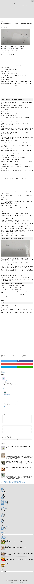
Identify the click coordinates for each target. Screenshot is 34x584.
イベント (2, 489)
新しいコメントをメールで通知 (7, 436)
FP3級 (2, 485)
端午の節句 (2, 527)
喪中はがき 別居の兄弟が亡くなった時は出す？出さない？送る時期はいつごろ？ (15, 482)
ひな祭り (2, 488)
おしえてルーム (17, 3)
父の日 (2, 523)
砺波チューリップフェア (4, 526)
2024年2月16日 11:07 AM (7, 394)
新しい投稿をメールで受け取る (7, 437)
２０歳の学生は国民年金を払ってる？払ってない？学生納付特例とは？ (26, 354)
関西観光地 (2, 532)
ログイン (2, 535)
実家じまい (2, 512)
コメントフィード (3, 537)
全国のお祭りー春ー (4, 502)
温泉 (1, 522)
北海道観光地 (3, 506)
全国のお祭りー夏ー (4, 501)
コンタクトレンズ (3, 492)
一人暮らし (2, 496)
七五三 (2, 497)
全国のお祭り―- (3, 500)
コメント (4, 414)
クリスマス (2, 491)
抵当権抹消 (3, 372)
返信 (3, 388)
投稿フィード (3, 536)
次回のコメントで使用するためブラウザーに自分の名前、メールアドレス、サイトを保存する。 (14, 434)
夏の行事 (2, 510)
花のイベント (3, 528)
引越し (2, 516)
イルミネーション (3, 490)
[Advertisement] (17, 12)
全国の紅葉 (2, 504)
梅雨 (1, 519)
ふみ (5, 374)
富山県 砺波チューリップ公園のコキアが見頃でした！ (15, 541)
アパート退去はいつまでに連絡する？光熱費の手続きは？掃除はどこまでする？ (6, 354)
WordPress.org (3, 538)
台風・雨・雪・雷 (3, 508)
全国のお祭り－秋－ (4, 503)
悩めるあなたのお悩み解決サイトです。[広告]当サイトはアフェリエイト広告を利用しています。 (17, 580)
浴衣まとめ (2, 521)
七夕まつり (2, 498)
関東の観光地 (3, 531)
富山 (1, 513)
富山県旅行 (2, 514)
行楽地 (2, 529)
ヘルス (2, 494)
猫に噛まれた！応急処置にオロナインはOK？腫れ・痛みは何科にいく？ (19, 467)
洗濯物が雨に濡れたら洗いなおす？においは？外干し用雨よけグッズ (18, 461)
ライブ (2, 495)
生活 (2, 371)
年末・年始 (2, 515)
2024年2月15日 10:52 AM (5, 380)
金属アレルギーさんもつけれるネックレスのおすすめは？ (15, 547)
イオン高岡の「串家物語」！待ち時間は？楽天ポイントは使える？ (13, 481)
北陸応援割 (2, 507)
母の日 (2, 520)
